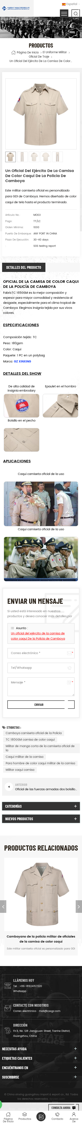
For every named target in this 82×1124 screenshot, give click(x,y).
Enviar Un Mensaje (41, 1116)
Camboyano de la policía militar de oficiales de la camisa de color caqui (41, 939)
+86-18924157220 (30, 986)
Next (79, 906)
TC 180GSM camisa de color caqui (30, 739)
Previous (3, 906)
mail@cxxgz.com (49, 1011)
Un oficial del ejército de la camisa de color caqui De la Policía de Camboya (38, 636)
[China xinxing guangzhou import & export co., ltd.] (15, 8)
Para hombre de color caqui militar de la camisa (40, 763)
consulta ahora (61, 1108)
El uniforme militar (55, 52)
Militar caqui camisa (20, 769)
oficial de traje (39, 57)
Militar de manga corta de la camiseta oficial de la (40, 748)
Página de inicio (28, 52)
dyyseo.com (57, 1099)
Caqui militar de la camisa (24, 756)
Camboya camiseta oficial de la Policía (34, 733)
